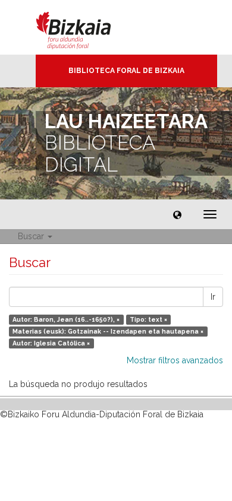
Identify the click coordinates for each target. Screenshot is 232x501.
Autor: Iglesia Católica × (51, 343)
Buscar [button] (32, 236)
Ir (213, 297)
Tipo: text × (148, 319)
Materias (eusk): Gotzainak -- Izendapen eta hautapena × (107, 331)
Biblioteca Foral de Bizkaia (126, 70)
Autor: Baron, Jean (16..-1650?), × (66, 319)
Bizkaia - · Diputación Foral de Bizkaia (86, 27)
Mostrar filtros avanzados (175, 360)
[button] (177, 214)
